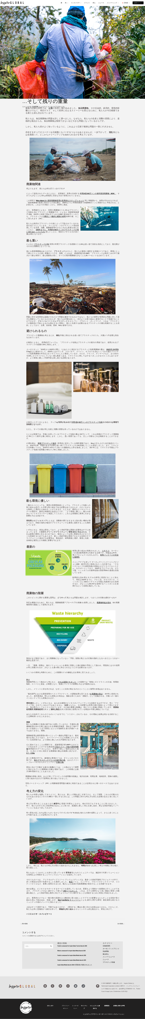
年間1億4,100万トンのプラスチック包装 (87, 422)
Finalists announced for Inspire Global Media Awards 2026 (71, 955)
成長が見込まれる (79, 532)
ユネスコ (105, 551)
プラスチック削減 (109, 962)
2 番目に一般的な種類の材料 (54, 216)
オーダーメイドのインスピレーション (111, 1014)
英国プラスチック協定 (47, 443)
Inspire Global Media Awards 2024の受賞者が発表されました (74, 965)
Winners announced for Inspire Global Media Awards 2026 (71, 950)
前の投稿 (24, 923)
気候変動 (106, 951)
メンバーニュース (109, 957)
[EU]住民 (109, 349)
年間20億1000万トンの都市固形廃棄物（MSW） (98, 193)
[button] (138, 2)
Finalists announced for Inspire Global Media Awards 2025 (71, 960)
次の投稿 (120, 923)
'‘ (60, 200)
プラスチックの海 (41, 244)
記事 (51, 108)
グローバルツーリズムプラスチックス (54, 321)
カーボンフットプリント (111, 948)
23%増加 (116, 349)
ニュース (106, 959)
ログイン (42, 936)
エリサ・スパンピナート (42, 914)
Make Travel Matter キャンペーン (69, 900)
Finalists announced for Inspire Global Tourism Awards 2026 (72, 946)
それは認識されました (67, 682)
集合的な (106, 954)
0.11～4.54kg (30, 753)
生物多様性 (106, 946)
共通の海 (59, 762)
